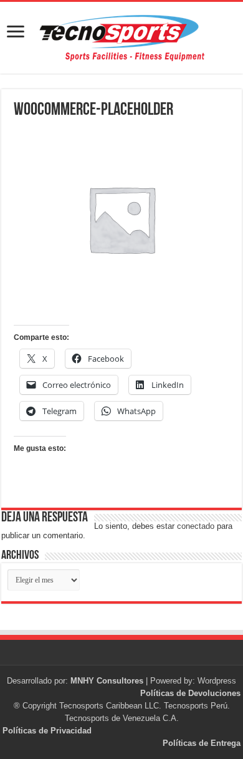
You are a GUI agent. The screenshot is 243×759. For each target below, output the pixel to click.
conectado (195, 526)
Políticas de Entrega (202, 743)
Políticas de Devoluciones (190, 693)
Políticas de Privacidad (47, 730)
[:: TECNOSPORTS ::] (121, 37)
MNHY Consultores (106, 680)
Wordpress (217, 680)
